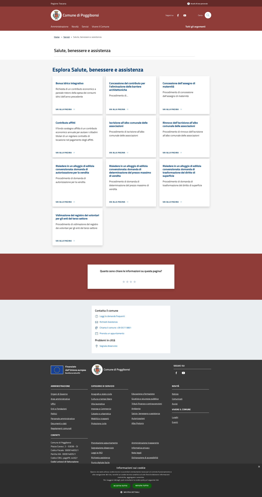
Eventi (175, 422)
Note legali (137, 452)
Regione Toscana (58, 3)
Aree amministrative (60, 398)
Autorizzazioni (138, 418)
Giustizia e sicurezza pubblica (145, 398)
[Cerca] (208, 15)
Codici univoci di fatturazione (64, 461)
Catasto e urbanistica (101, 413)
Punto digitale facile (100, 462)
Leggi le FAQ (97, 452)
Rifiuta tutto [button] (142, 485)
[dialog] (131, 480)
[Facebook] (177, 15)
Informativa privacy (141, 447)
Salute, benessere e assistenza (146, 413)
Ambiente (136, 408)
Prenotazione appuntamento (104, 442)
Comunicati (177, 398)
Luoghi (175, 417)
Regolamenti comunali (61, 428)
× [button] (259, 467)
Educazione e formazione (143, 393)
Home (56, 37)
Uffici (53, 403)
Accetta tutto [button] (120, 486)
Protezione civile (98, 423)
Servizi (66, 37)
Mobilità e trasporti (100, 418)
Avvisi (175, 403)
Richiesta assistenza (100, 457)
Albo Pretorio (138, 423)
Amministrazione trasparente (145, 442)
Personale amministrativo (63, 418)
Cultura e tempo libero (101, 398)
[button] (130, 492)
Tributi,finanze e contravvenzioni (147, 403)
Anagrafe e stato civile (101, 394)
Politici (54, 413)
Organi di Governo (59, 394)
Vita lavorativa (98, 403)
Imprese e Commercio (101, 408)
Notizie (175, 394)
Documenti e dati (59, 423)
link (157, 480)
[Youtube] (183, 15)
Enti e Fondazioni (59, 408)
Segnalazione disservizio (102, 447)
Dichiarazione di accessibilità (145, 457)
